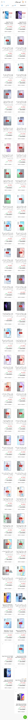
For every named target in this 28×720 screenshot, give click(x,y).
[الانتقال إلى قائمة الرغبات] (16, 9)
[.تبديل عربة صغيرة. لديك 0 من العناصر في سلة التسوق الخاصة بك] (2, 2)
